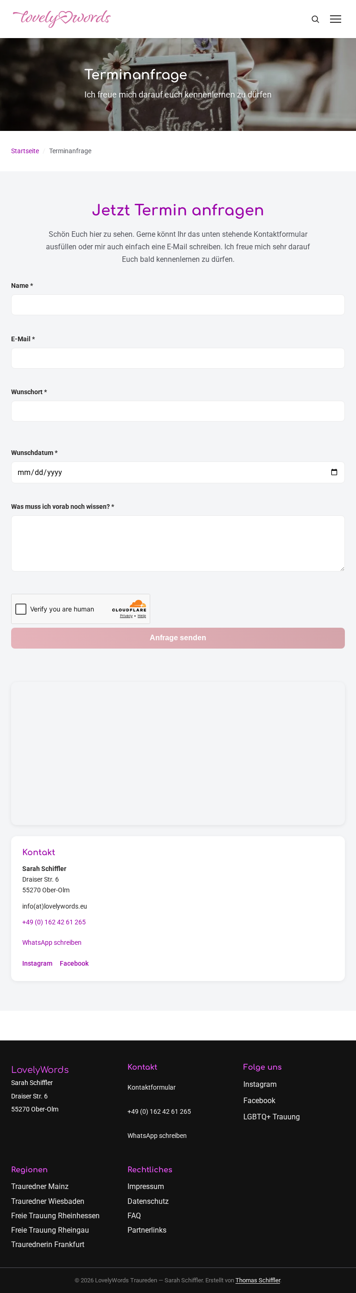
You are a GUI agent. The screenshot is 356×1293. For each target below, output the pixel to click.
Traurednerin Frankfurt (47, 1244)
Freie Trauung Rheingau (50, 1230)
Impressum (145, 1186)
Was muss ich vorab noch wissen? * (62, 507)
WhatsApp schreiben (52, 943)
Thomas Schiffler (257, 1280)
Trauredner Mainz (40, 1186)
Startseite (25, 151)
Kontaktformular (151, 1088)
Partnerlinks (146, 1230)
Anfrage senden (178, 638)
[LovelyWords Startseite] (62, 19)
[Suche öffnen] (315, 19)
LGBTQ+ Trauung (271, 1116)
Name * (22, 286)
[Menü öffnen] (335, 19)
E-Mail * (23, 339)
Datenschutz (148, 1201)
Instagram (37, 964)
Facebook (74, 964)
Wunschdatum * (34, 453)
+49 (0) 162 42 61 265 (54, 922)
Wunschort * (29, 392)
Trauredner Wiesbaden (47, 1201)
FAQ (134, 1215)
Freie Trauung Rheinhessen (55, 1215)
